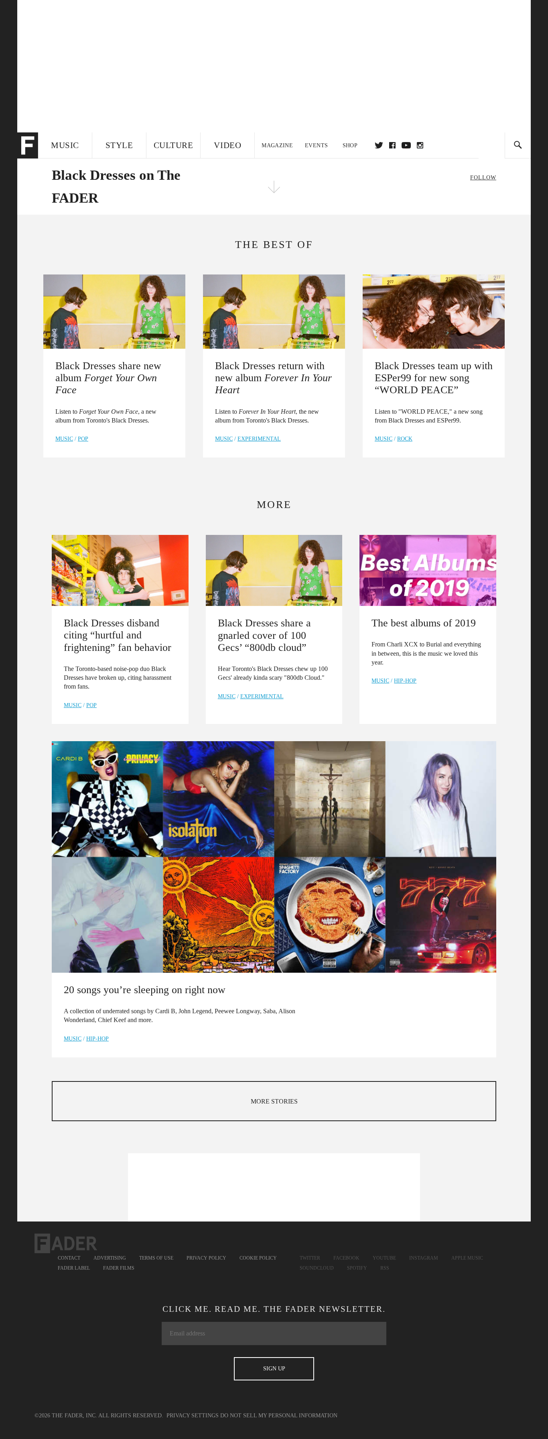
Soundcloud (317, 1268)
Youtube (384, 1258)
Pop (83, 439)
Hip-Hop (405, 681)
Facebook (346, 1258)
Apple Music (467, 1258)
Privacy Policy (206, 1258)
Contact (69, 1258)
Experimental (259, 439)
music (64, 439)
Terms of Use (156, 1258)
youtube (406, 145)
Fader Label (74, 1268)
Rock (404, 439)
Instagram (423, 1258)
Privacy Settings (192, 1416)
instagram (420, 145)
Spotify (357, 1268)
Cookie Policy (258, 1258)
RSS (384, 1268)
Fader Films (118, 1268)
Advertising (109, 1258)
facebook (392, 145)
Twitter (379, 145)
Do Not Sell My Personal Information (278, 1416)
